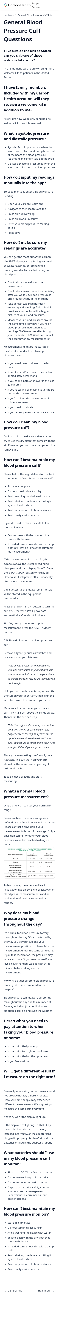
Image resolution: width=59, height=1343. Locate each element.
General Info (15, 1290)
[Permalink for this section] (37, 60)
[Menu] (53, 5)
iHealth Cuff (44, 1290)
